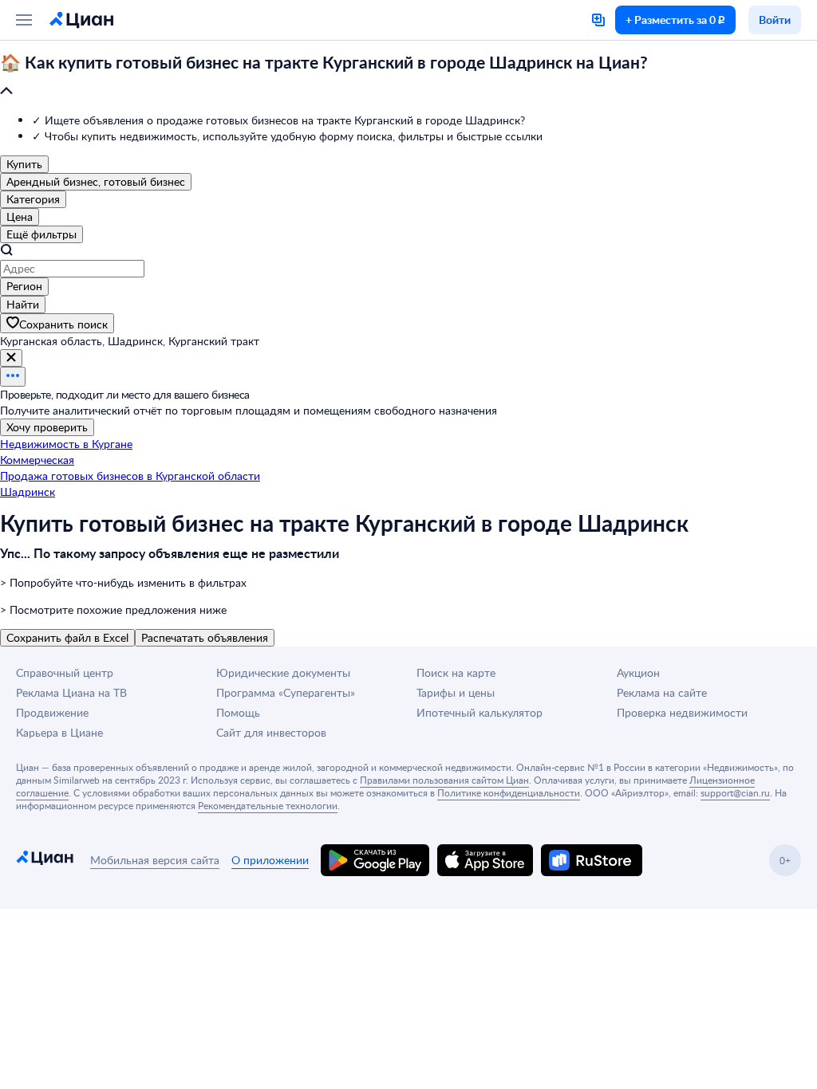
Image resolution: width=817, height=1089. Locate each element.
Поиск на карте (455, 672)
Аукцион (638, 672)
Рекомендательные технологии (267, 805)
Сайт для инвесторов (271, 732)
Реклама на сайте (662, 692)
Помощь (238, 712)
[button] (408, 77)
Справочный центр (64, 672)
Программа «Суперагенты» (285, 692)
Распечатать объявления (204, 637)
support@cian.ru (735, 792)
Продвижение (52, 712)
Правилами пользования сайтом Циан (444, 779)
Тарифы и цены (455, 692)
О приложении (270, 859)
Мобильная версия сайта (154, 859)
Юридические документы (283, 672)
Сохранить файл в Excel (67, 637)
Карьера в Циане (59, 732)
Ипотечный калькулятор (479, 712)
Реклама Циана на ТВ (71, 692)
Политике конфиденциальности (508, 792)
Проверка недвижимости (682, 712)
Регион (24, 285)
